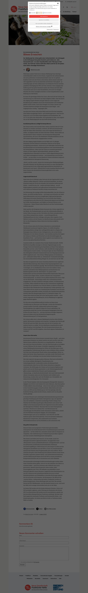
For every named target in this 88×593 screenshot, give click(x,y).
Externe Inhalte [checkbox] (47, 12)
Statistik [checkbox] (40, 12)
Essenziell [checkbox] (33, 12)
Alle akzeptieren (44, 16)
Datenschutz (50, 29)
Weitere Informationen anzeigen (43, 26)
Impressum (56, 29)
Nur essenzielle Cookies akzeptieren (44, 23)
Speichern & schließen (44, 20)
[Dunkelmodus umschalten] (58, 3)
